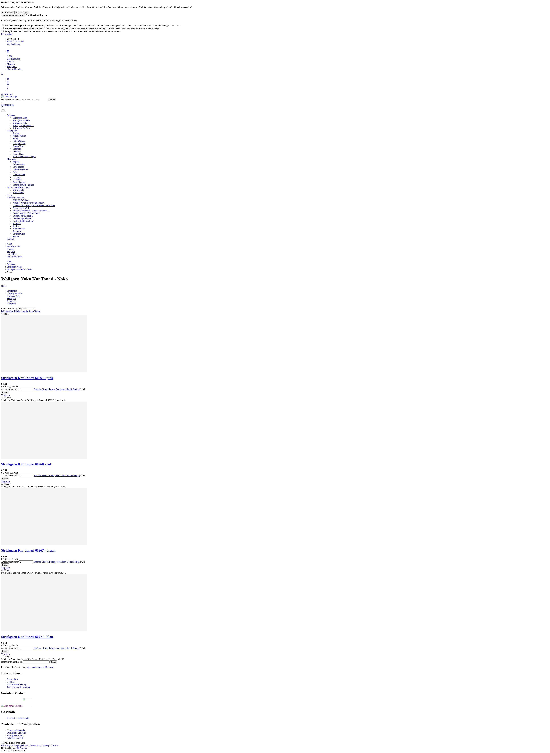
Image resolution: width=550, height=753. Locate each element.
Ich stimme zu (22, 12)
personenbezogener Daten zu (40, 667)
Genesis (16, 151)
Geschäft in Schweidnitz (18, 718)
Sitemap (45, 745)
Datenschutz (12, 679)
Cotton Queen (19, 141)
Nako (3, 286)
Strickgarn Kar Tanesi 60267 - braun (28, 550)
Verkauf (10, 239)
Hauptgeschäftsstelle (16, 730)
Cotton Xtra (18, 146)
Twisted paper (19, 182)
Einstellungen (7, 12)
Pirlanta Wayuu (19, 136)
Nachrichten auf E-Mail (12, 662)
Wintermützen (19, 228)
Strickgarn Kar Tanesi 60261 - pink (27, 378)
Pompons (17, 223)
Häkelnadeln (18, 192)
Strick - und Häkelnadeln (18, 187)
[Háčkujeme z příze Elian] (11, 705)
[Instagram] (8, 51)
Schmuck (17, 231)
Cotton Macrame (20, 169)
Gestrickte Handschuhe (23, 221)
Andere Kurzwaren (15, 197)
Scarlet (16, 133)
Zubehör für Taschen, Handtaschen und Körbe (34, 205)
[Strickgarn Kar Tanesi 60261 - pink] (44, 371)
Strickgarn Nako (20, 123)
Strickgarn (11, 115)
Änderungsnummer (10, 389)
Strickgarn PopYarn (21, 128)
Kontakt (10, 61)
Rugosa (16, 161)
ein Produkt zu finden (11, 99)
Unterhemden (19, 234)
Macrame (17, 179)
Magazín (11, 64)
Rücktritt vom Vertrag (16, 684)
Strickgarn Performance (23, 125)
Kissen (16, 236)
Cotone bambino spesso (23, 185)
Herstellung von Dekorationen (26, 213)
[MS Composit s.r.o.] (9, 96)
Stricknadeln (18, 190)
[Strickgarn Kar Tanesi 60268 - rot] (44, 458)
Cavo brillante (19, 174)
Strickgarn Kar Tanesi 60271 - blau (27, 637)
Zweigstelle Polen (15, 735)
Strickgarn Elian (20, 118)
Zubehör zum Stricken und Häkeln (28, 203)
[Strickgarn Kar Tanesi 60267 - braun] (44, 544)
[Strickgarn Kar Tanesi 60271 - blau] (44, 630)
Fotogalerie (12, 66)
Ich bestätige (6, 34)
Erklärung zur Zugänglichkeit (14, 745)
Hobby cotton (19, 164)
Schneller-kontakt (15, 738)
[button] (2, 74)
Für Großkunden (14, 69)
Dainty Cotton (19, 143)
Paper (15, 172)
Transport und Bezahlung (18, 687)
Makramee (11, 159)
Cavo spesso (18, 167)
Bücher (10, 195)
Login (53, 662)
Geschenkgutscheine (22, 218)
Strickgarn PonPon (21, 120)
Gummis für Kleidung (23, 216)
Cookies (10, 682)
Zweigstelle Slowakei (16, 733)
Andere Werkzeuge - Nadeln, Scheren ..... (31, 210)
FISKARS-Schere (21, 200)
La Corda (17, 177)
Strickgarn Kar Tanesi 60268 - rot (26, 464)
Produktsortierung (9, 308)
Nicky (15, 138)
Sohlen (16, 226)
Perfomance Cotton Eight (24, 156)
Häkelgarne (12, 130)
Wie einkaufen (13, 59)
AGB (9, 56)
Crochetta (17, 149)
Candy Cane (18, 154)
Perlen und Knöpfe (21, 208)
